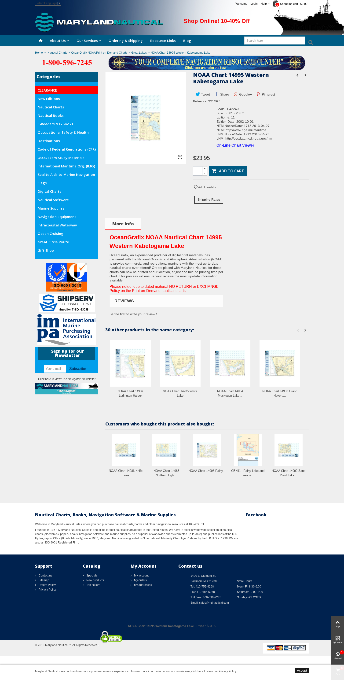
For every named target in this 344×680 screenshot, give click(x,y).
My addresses (142, 585)
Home (39, 52)
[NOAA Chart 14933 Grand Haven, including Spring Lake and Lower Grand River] (280, 363)
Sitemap (43, 580)
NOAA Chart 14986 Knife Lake (126, 473)
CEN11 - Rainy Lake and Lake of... (247, 473)
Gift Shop (46, 250)
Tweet (205, 94)
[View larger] (179, 157)
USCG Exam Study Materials (61, 157)
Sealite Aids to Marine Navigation (66, 174)
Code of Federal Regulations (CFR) (67, 149)
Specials (91, 575)
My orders (140, 580)
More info (123, 223)
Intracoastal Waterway (57, 225)
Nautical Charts (57, 52)
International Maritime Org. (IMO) (66, 166)
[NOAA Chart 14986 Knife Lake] (125, 450)
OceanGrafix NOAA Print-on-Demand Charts (99, 52)
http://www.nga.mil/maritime (246, 130)
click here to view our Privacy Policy (213, 671)
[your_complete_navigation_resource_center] (172, 62)
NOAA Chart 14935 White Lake (180, 393)
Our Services (87, 40)
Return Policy (47, 585)
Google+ (245, 94)
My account (141, 575)
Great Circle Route (53, 242)
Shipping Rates (209, 199)
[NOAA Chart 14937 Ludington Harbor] (130, 363)
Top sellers (93, 585)
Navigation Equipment (57, 216)
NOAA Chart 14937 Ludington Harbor (130, 393)
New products (95, 580)
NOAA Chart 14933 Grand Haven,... (279, 393)
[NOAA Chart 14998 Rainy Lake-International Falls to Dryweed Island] (207, 450)
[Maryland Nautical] (99, 22)
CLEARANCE (47, 90)
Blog (187, 40)
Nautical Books (51, 115)
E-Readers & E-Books (55, 124)
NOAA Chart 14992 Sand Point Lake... (288, 473)
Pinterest (268, 94)
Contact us (45, 575)
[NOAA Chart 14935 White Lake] (180, 363)
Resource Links (163, 40)
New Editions (49, 98)
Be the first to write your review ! (133, 314)
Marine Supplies (51, 208)
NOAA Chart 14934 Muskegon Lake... (230, 393)
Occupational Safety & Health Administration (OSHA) (63, 133)
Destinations (49, 140)
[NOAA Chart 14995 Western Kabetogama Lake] (146, 161)
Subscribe (77, 369)
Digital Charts (49, 191)
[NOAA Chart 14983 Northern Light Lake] (166, 450)
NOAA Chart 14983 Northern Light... (166, 473)
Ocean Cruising (50, 233)
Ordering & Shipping (126, 40)
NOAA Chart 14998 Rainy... (207, 471)
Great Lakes (139, 52)
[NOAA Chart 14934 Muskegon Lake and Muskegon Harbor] (230, 363)
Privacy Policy (47, 589)
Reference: (200, 101)
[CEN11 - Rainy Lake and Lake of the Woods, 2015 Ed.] (247, 450)
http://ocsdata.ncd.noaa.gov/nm (248, 138)
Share (224, 94)
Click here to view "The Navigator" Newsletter (66, 379)
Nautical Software (53, 199)
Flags (42, 183)
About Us (58, 40)
